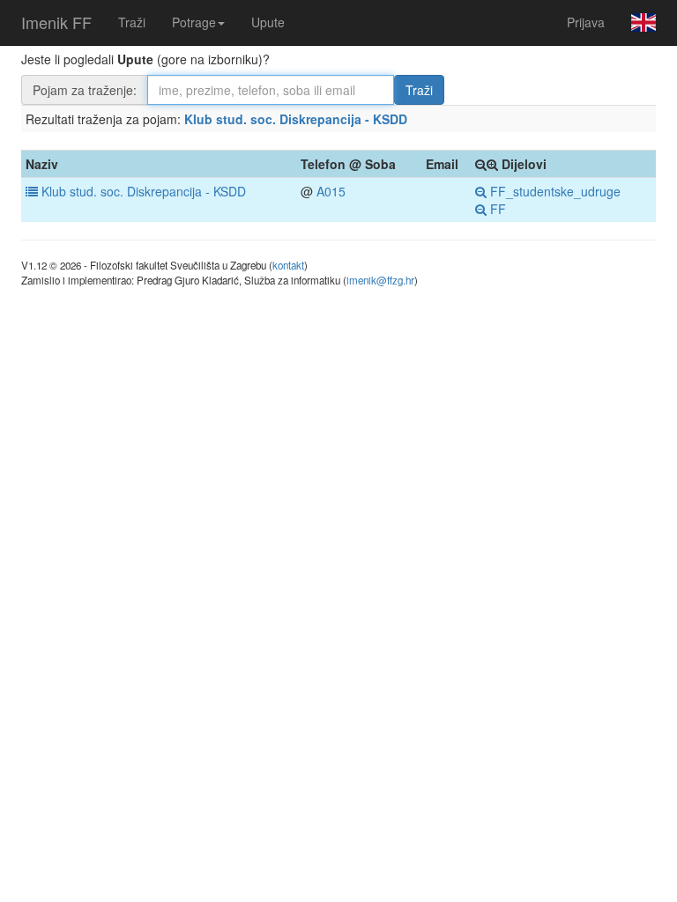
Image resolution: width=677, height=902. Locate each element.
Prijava (586, 22)
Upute (268, 22)
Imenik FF (56, 22)
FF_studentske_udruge (554, 191)
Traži (131, 22)
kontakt (288, 265)
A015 (331, 191)
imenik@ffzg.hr (380, 280)
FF (496, 209)
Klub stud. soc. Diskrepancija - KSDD (295, 119)
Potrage (194, 22)
